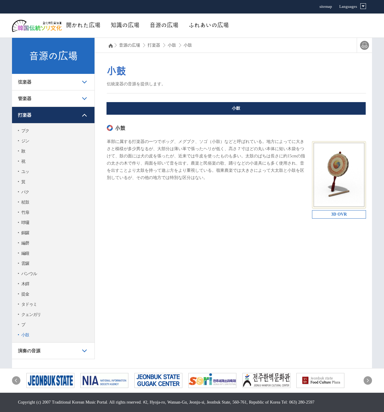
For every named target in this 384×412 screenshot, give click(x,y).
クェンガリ (31, 314)
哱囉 (25, 222)
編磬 (25, 243)
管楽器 (25, 98)
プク (25, 131)
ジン (25, 141)
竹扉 (25, 212)
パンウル (29, 273)
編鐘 (25, 253)
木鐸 (25, 284)
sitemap (326, 6)
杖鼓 (25, 202)
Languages (348, 6)
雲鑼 (25, 263)
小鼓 (25, 335)
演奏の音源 (29, 350)
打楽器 (25, 115)
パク (25, 192)
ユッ (25, 171)
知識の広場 (125, 25)
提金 (25, 294)
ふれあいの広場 (209, 25)
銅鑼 (25, 233)
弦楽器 (25, 82)
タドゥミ (29, 304)
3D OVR (339, 214)
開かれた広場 (83, 25)
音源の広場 (164, 25)
